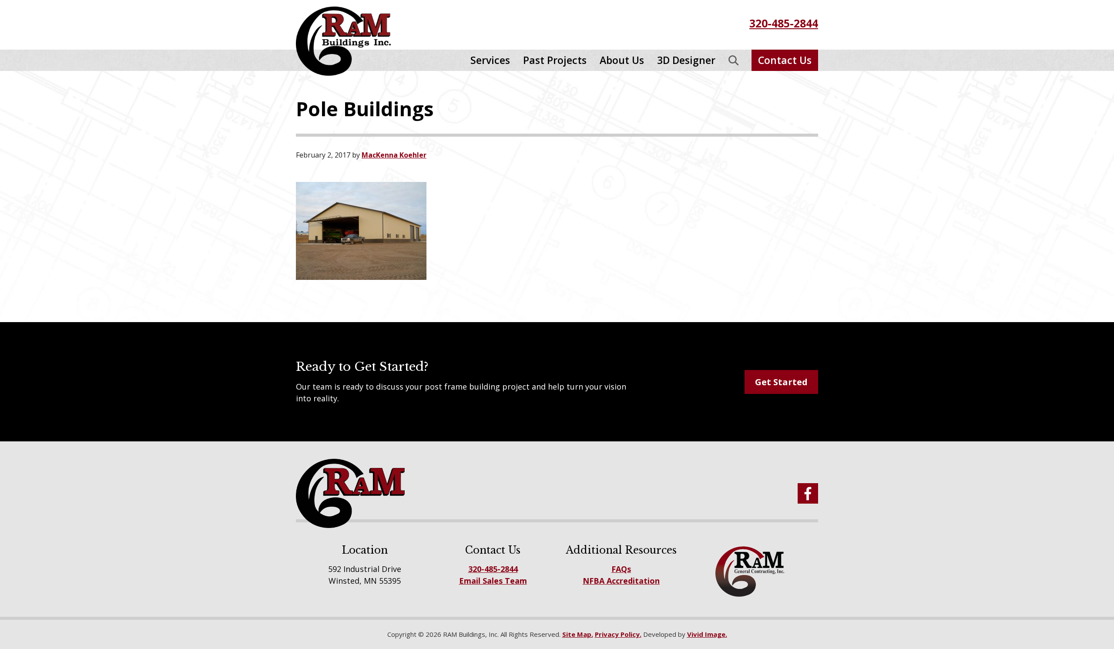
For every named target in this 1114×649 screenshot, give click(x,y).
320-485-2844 (783, 23)
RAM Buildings (350, 41)
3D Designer (686, 60)
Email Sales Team (493, 580)
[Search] (733, 60)
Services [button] (490, 60)
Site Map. (577, 634)
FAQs (621, 569)
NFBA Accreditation (621, 580)
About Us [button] (622, 60)
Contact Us (785, 60)
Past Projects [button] (555, 60)
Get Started (781, 382)
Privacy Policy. (618, 634)
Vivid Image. (707, 634)
